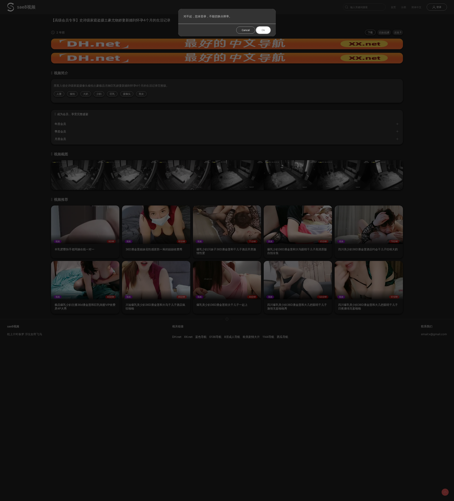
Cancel (246, 30)
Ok (263, 30)
